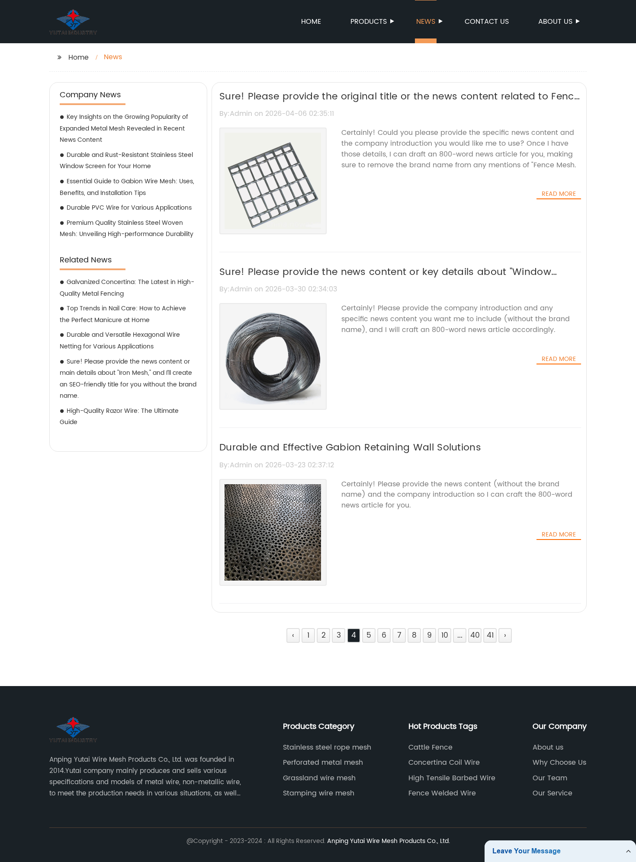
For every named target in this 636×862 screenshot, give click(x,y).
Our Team (550, 778)
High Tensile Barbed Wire (451, 778)
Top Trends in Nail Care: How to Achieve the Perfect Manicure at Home (123, 314)
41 (490, 635)
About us (555, 21)
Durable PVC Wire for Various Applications (129, 208)
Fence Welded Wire (442, 793)
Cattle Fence (430, 747)
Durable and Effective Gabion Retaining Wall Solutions (350, 448)
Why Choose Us (559, 762)
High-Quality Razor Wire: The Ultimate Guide (119, 417)
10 (444, 635)
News (425, 21)
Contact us (487, 21)
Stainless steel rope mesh (327, 747)
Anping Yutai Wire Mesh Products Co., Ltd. (388, 841)
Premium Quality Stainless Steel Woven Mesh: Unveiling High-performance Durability (126, 228)
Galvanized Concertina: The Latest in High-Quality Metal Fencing (127, 288)
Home (311, 21)
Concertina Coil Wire (444, 762)
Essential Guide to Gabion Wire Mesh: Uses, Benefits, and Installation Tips (127, 187)
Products (368, 21)
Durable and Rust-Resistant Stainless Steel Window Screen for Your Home (126, 161)
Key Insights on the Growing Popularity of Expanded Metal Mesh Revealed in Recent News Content (124, 128)
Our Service (552, 793)
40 (475, 635)
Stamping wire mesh (318, 793)
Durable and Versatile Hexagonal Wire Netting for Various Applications (120, 340)
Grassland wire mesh (319, 778)
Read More (559, 194)
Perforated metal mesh (323, 762)
